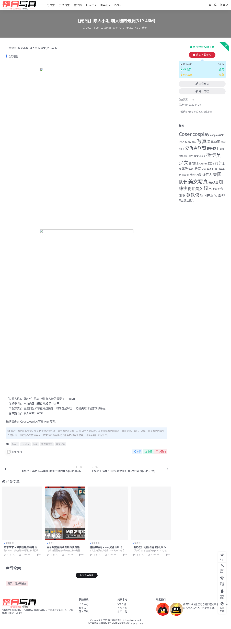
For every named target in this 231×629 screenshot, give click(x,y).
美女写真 (49, 421)
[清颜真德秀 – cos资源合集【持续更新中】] (108, 513)
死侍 (185, 169)
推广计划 (122, 611)
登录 (225, 5)
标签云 (118, 5)
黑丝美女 (189, 200)
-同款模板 (102, 623)
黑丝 (181, 200)
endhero (17, 451)
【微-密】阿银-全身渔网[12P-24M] (151, 548)
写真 (40, 421)
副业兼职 (204, 91)
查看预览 (204, 83)
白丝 (214, 169)
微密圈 (78, 5)
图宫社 (104, 5)
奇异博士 (213, 149)
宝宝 (196, 156)
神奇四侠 (196, 175)
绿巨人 (207, 175)
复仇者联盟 (195, 148)
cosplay (32, 421)
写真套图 (213, 142)
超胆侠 (216, 189)
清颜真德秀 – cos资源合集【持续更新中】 (107, 548)
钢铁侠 (192, 195)
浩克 (197, 168)
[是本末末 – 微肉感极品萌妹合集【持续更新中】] (22, 513)
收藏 (150, 451)
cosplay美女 (217, 135)
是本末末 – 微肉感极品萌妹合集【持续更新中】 (21, 548)
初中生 (181, 149)
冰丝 (223, 142)
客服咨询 (122, 607)
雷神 (221, 195)
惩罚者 (211, 163)
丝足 (193, 142)
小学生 (202, 156)
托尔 (218, 163)
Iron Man (185, 142)
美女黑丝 (213, 182)
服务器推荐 (93, 623)
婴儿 (186, 156)
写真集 (51, 5)
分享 (138, 451)
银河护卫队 (208, 195)
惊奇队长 (203, 163)
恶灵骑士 (194, 163)
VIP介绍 (122, 604)
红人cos (91, 5)
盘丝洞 (185, 175)
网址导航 (83, 611)
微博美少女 (13, 421)
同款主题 (117, 620)
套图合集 (64, 5)
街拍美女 (195, 188)
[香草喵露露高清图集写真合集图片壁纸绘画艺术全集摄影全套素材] (65, 513)
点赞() (162, 451)
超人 (207, 188)
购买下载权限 (203, 54)
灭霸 (204, 169)
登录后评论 (87, 575)
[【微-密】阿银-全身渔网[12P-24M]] (151, 513)
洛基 (190, 169)
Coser (23, 421)
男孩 (209, 169)
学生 (191, 156)
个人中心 (83, 604)
